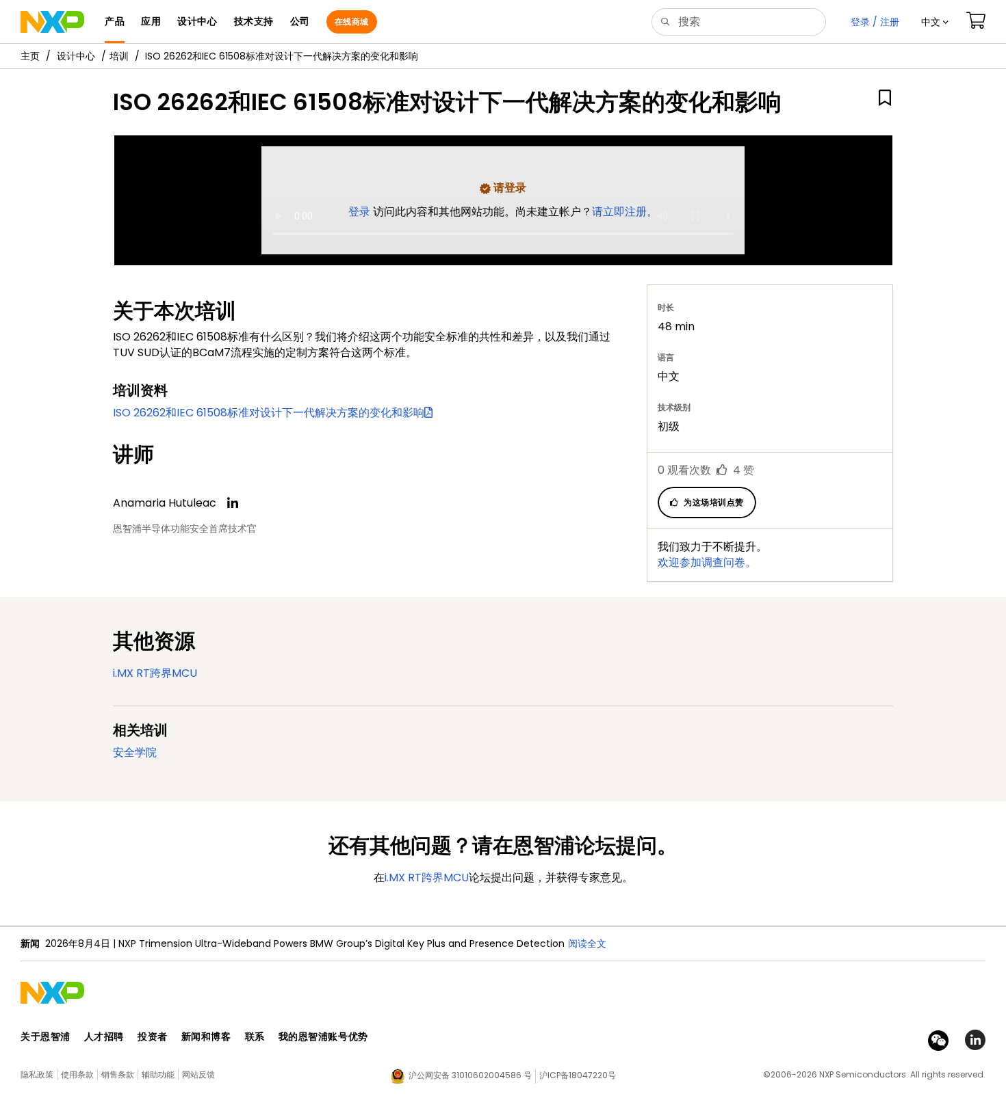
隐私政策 (37, 1074)
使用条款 (77, 1074)
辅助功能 (158, 1074)
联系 (255, 1036)
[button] (935, 21)
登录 (360, 211)
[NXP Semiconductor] (52, 22)
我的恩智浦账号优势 (323, 1036)
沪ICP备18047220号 (577, 1075)
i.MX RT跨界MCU (155, 673)
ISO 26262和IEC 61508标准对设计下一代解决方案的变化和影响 (268, 412)
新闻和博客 (206, 1036)
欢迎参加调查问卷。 (707, 562)
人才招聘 (104, 1036)
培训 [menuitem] (119, 56)
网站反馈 (198, 1074)
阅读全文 (587, 943)
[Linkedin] (232, 503)
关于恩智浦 (45, 1036)
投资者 (153, 1036)
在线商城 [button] (352, 21)
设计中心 (76, 56)
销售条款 (117, 1074)
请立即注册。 (625, 211)
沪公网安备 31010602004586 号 (470, 1075)
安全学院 (135, 752)
